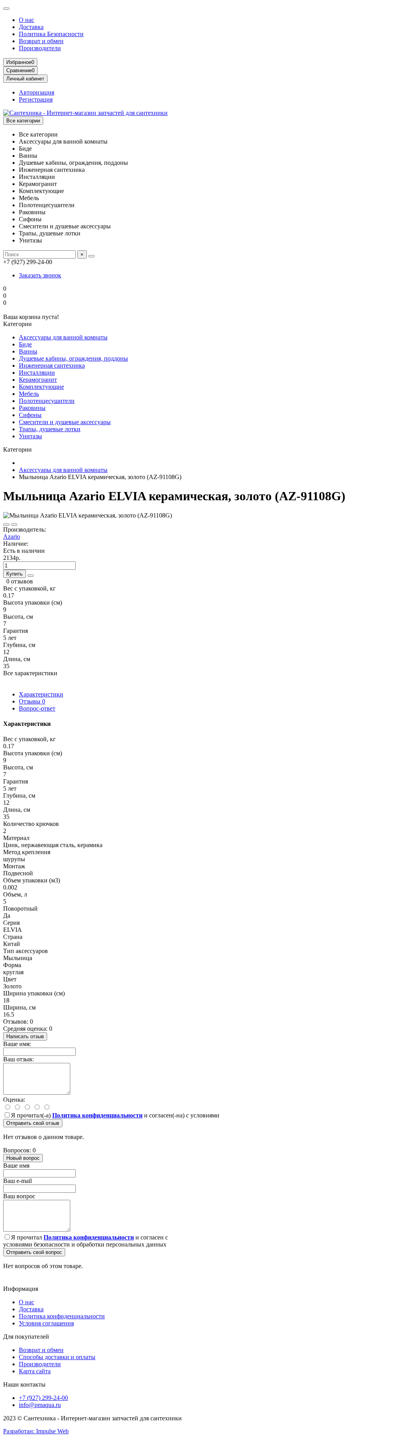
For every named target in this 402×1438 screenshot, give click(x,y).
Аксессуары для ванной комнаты (63, 337)
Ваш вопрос (19, 1196)
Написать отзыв (25, 1036)
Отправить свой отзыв (32, 1123)
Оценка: (14, 1099)
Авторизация (36, 92)
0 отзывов (19, 581)
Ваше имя (16, 1165)
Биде (25, 344)
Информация (20, 1288)
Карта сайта (35, 1371)
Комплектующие (41, 386)
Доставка (31, 27)
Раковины (32, 408)
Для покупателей (26, 1336)
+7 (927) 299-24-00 (43, 1397)
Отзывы (32, 701)
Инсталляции (37, 372)
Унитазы (30, 436)
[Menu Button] (6, 8)
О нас (26, 19)
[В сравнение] (14, 524)
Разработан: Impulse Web (36, 1431)
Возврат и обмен (41, 41)
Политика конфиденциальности (62, 1316)
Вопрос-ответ (37, 708)
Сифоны (30, 415)
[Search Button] (91, 256)
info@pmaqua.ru (40, 1405)
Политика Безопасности (51, 34)
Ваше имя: (17, 1044)
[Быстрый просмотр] (30, 575)
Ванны (28, 351)
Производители (40, 48)
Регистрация (36, 99)
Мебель (29, 393)
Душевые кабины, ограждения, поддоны (73, 358)
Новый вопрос (23, 1158)
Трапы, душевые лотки (49, 429)
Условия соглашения (46, 1323)
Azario (11, 536)
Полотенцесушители (47, 400)
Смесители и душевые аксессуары (65, 422)
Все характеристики (30, 673)
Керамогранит (38, 379)
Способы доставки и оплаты (57, 1357)
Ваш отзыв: (18, 1059)
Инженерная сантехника (52, 365)
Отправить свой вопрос (34, 1252)
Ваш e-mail (17, 1180)
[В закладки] (6, 524)
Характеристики (41, 694)
